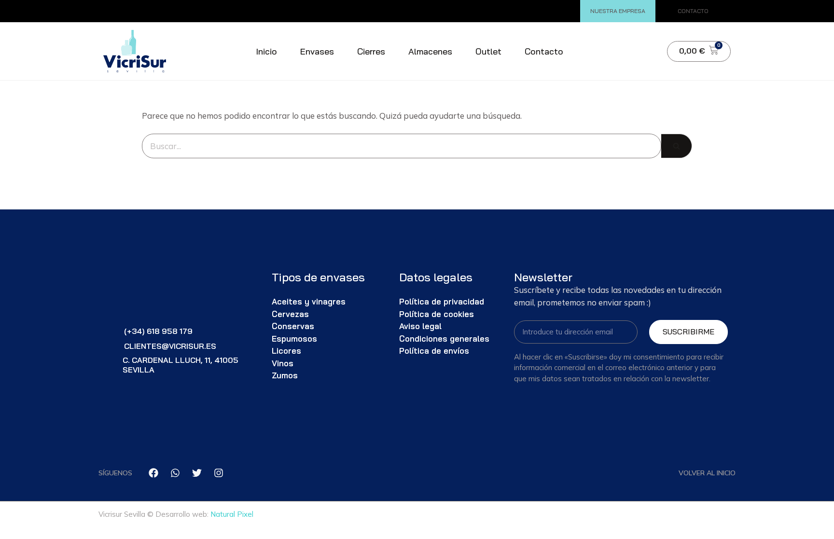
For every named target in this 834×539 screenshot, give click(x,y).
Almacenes (430, 51)
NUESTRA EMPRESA (617, 10)
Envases (317, 51)
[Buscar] (676, 146)
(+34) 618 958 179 (158, 331)
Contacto (544, 51)
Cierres (371, 51)
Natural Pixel (231, 514)
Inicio (266, 51)
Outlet (488, 51)
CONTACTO (693, 10)
